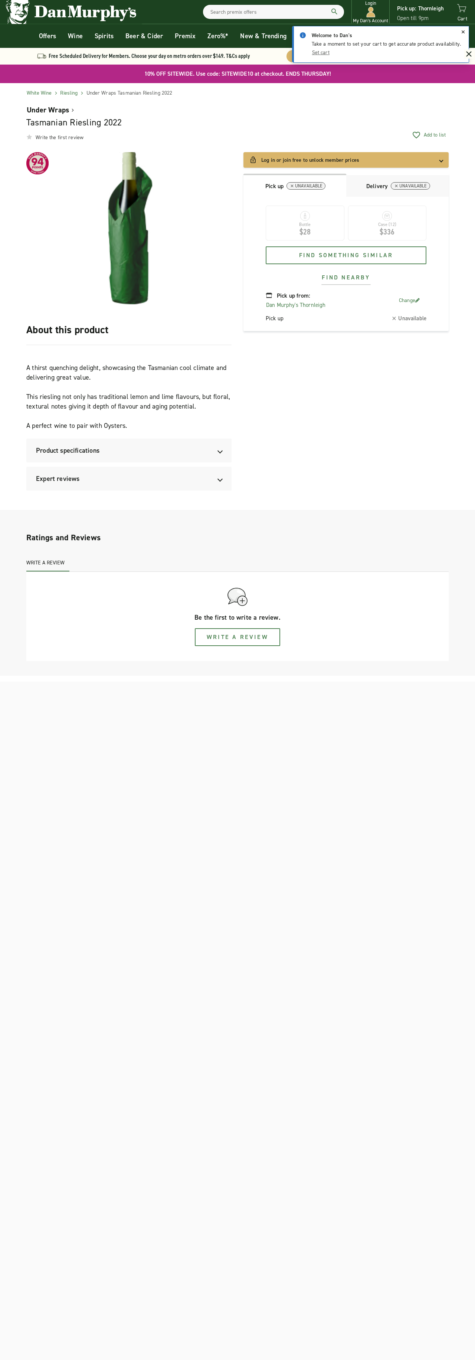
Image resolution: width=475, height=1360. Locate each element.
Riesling (69, 92)
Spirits (104, 36)
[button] (370, 12)
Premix (185, 36)
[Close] (463, 32)
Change (407, 300)
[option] (129, 228)
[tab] (294, 185)
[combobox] (273, 12)
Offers (47, 36)
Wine (75, 36)
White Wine (39, 92)
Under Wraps (48, 110)
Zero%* (217, 36)
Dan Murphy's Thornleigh (295, 305)
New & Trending (263, 36)
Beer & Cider (144, 36)
